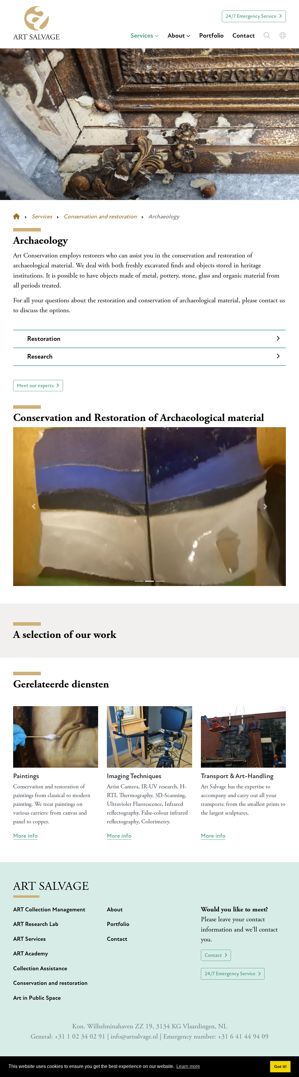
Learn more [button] (188, 1066)
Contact (243, 36)
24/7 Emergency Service (251, 16)
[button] (33, 506)
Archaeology (163, 216)
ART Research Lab (35, 924)
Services (142, 36)
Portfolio (211, 36)
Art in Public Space (37, 997)
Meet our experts (35, 386)
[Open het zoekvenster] (267, 34)
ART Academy (30, 953)
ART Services (29, 939)
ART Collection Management (49, 909)
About (176, 36)
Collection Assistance (40, 968)
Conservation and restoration (100, 216)
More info (25, 835)
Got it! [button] (280, 1066)
